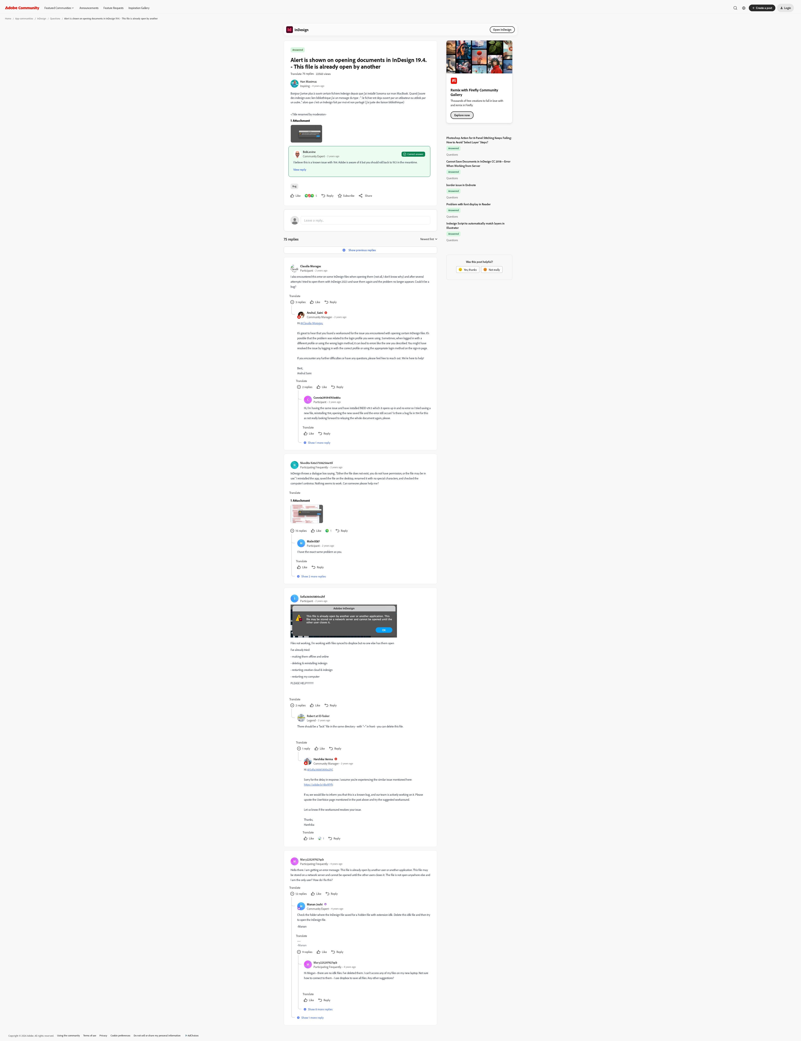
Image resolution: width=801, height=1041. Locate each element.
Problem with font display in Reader (468, 204)
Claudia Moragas (310, 266)
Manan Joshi (314, 904)
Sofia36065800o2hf (312, 596)
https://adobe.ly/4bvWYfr (318, 784)
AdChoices (193, 1035)
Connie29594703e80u (327, 397)
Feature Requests (113, 8)
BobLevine (309, 152)
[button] (762, 8)
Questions (55, 18)
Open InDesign (502, 29)
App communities (24, 18)
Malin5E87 (313, 541)
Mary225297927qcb (312, 859)
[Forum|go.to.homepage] (22, 8)
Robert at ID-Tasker (318, 716)
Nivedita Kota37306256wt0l (316, 463)
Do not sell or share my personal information (157, 1035)
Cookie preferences (120, 1035)
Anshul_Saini (315, 312)
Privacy (103, 1035)
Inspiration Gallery (138, 8)
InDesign (41, 18)
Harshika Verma (323, 759)
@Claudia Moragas (311, 323)
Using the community (68, 1035)
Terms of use (89, 1035)
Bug (294, 186)
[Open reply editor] (360, 220)
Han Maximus (308, 81)
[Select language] (744, 8)
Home (8, 18)
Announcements (88, 8)
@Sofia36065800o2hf (319, 769)
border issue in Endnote (461, 185)
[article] (360, 284)
